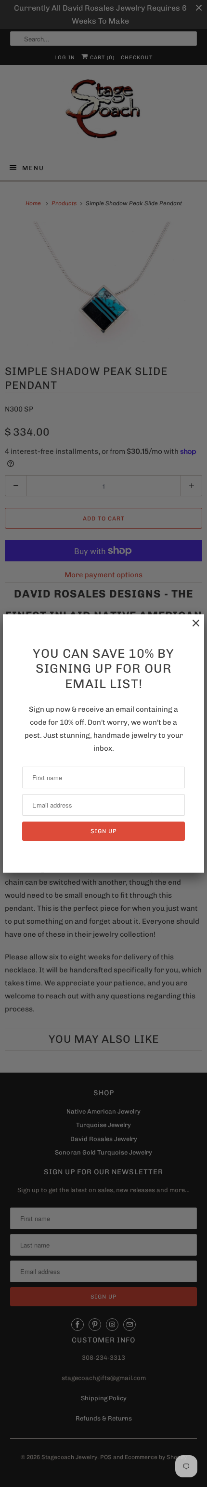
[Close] (191, 628)
